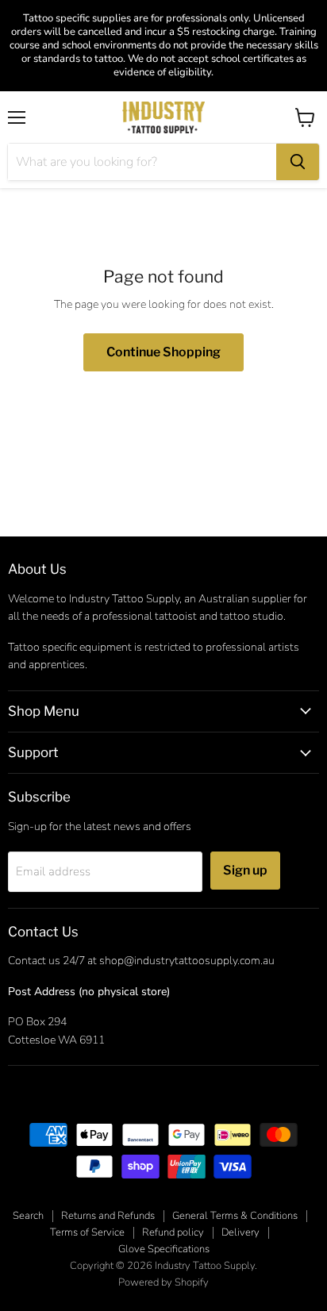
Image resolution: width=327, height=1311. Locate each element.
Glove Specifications (164, 1249)
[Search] (297, 162)
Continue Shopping (163, 351)
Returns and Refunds (108, 1216)
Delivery (240, 1232)
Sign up (245, 870)
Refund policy (173, 1232)
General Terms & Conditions (235, 1216)
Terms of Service (87, 1232)
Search (28, 1216)
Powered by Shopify (163, 1282)
